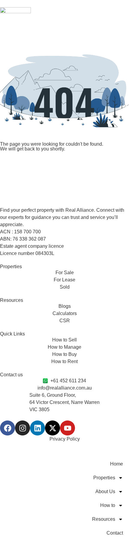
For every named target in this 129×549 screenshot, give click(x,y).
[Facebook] (7, 427)
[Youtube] (67, 427)
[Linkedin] (37, 427)
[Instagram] (22, 427)
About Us (105, 491)
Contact (114, 532)
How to (107, 505)
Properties (104, 477)
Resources (103, 519)
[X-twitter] (52, 427)
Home (116, 463)
